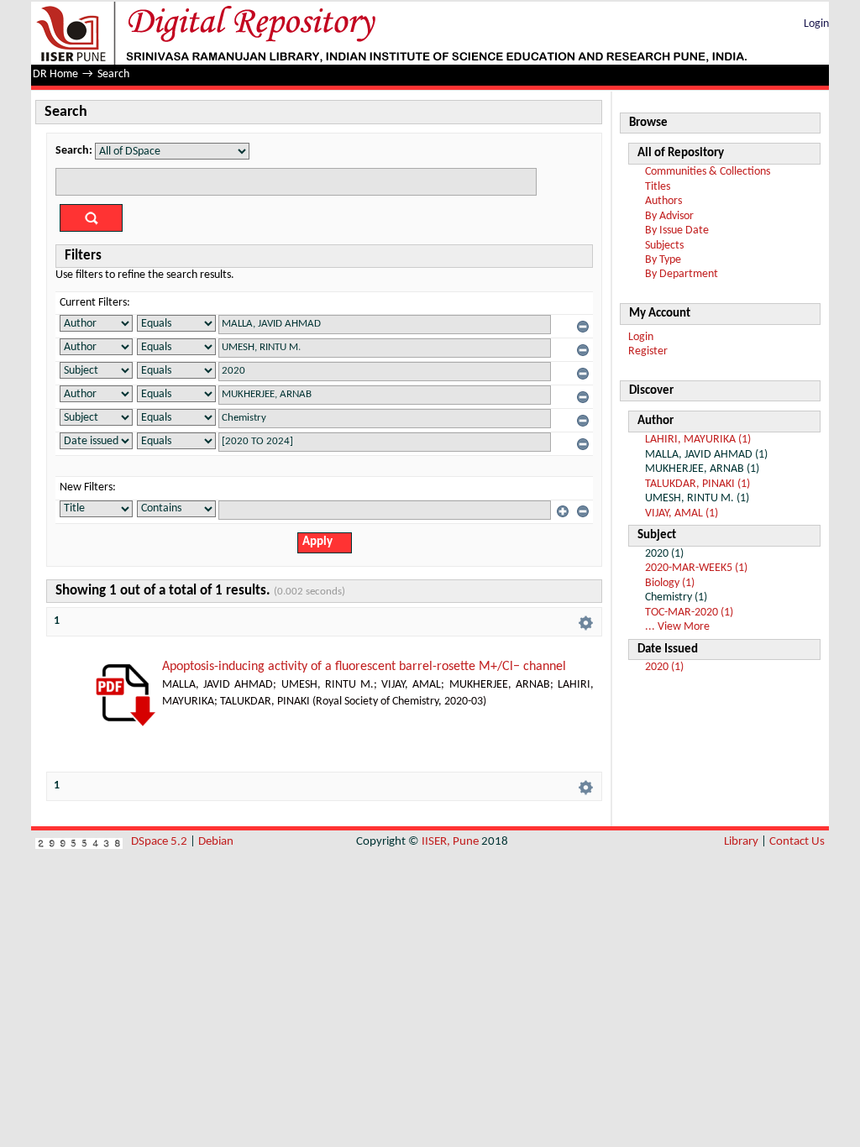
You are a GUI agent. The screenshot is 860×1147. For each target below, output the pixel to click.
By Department (681, 274)
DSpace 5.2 (160, 841)
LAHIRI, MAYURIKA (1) (698, 439)
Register (648, 351)
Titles (657, 186)
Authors (663, 201)
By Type (663, 259)
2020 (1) (664, 667)
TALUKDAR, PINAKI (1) (697, 484)
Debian (215, 841)
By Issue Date (677, 230)
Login (816, 23)
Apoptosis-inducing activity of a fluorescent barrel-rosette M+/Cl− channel (364, 666)
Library (741, 841)
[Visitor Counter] (79, 841)
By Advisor (669, 216)
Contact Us (797, 841)
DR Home (55, 74)
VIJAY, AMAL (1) (681, 513)
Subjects (664, 245)
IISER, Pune (450, 841)
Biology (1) (670, 583)
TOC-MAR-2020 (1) (689, 612)
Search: (73, 150)
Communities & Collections (707, 171)
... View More (677, 626)
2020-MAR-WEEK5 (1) (696, 568)
